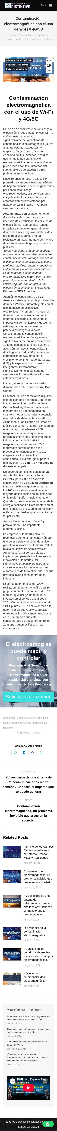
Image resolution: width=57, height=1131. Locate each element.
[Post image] (12, 852)
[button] (48, 1124)
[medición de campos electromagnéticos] (28, 697)
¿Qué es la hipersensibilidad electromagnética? (35, 977)
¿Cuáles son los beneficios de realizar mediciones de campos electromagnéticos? (38, 954)
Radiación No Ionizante (16, 69)
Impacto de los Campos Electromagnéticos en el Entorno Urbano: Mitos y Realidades (39, 852)
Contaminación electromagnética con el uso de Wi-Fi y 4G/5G (27, 1043)
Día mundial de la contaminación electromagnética (35, 931)
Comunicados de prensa (17, 65)
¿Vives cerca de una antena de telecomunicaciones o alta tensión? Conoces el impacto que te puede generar (38, 905)
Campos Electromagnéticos (18, 60)
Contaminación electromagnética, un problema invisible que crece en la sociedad (38, 877)
